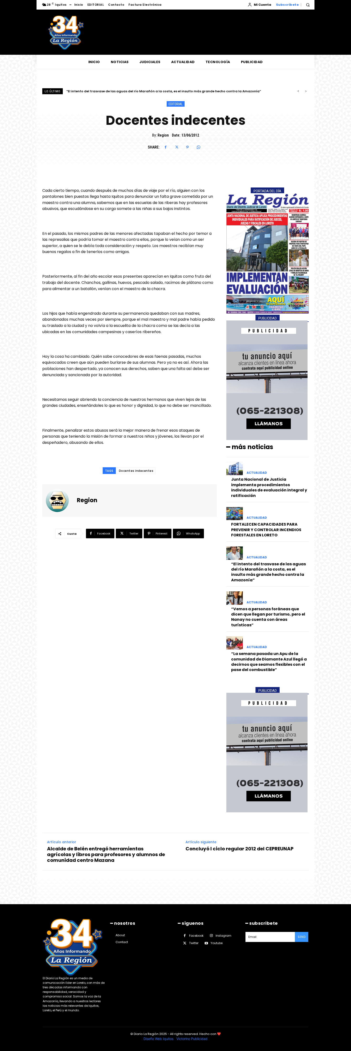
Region (163, 135)
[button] (308, 5)
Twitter (193, 943)
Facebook (196, 936)
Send (301, 937)
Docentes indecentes (136, 471)
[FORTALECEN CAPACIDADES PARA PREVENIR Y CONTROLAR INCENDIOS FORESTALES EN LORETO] (234, 513)
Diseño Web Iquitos (159, 1039)
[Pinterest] (187, 147)
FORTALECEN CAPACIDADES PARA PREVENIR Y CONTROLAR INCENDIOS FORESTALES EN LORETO (266, 530)
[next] (306, 91)
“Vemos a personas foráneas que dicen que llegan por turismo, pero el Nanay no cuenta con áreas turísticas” (157, 91)
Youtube (217, 943)
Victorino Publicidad (191, 1039)
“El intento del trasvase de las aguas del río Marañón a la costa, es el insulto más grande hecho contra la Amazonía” (268, 572)
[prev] (298, 91)
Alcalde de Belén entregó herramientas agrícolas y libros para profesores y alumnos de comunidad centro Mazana (106, 854)
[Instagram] (211, 936)
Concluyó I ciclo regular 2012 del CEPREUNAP (239, 849)
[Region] (60, 500)
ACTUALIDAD (257, 472)
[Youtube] (206, 943)
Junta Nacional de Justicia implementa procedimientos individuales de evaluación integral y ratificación (269, 487)
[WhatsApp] (198, 147)
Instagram (223, 936)
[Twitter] (176, 147)
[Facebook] (165, 147)
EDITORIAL (176, 104)
